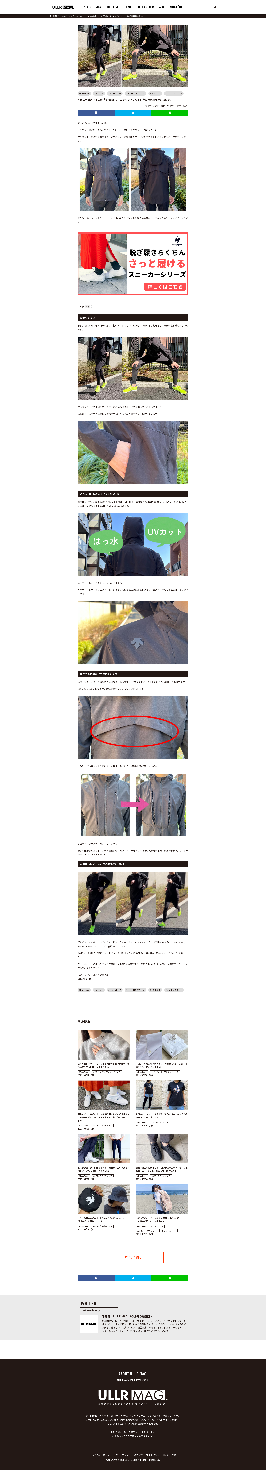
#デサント (98, 93)
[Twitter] (133, 113)
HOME (54, 16)
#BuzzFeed (84, 93)
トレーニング (115, 990)
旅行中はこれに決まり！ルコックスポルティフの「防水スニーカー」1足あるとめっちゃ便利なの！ (162, 1169)
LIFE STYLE (113, 7)
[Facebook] (96, 113)
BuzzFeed (79, 16)
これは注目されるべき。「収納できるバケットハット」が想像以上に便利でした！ (103, 1220)
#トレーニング (114, 93)
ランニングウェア (174, 990)
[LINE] (169, 113)
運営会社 (138, 1454)
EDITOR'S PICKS (66, 16)
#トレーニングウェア (135, 93)
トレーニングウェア (136, 990)
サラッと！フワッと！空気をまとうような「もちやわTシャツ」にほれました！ (161, 1116)
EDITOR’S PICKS (146, 7)
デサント (99, 990)
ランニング (156, 990)
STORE (174, 7)
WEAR (99, 7)
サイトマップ (152, 1454)
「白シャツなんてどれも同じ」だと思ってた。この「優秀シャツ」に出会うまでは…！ (161, 1065)
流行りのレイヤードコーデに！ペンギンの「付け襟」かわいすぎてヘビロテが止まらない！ (104, 1065)
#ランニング (155, 93)
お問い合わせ (169, 1454)
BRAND (128, 7)
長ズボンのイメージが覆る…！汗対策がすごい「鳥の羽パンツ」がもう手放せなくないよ (104, 1169)
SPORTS (86, 7)
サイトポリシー (123, 1454)
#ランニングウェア (174, 93)
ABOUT (163, 7)
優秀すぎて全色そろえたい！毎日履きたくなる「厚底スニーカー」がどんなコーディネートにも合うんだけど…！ (104, 1117)
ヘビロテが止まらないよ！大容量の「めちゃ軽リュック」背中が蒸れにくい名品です (161, 1220)
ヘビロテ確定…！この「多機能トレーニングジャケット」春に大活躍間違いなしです (116, 16)
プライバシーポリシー (101, 1454)
